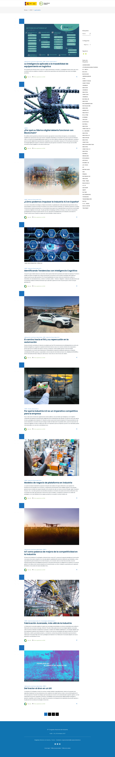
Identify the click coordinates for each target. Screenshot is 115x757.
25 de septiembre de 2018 (39, 286)
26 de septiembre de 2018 (39, 148)
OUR (83, 171)
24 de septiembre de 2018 (39, 357)
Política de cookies (66, 748)
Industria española (85, 152)
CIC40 (83, 78)
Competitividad (86, 80)
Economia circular (85, 118)
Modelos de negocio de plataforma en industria (48, 482)
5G (83, 69)
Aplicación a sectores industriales (33, 61)
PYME (83, 180)
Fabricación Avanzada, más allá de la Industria (48, 623)
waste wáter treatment (86, 207)
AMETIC (86, 69)
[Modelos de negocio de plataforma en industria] (51, 457)
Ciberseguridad (86, 76)
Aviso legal (47, 748)
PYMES (87, 180)
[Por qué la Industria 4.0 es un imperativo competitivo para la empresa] (51, 386)
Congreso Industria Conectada (85, 92)
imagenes (86, 130)
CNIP (44, 61)
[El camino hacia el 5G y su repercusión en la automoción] (51, 314)
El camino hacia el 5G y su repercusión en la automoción (46, 341)
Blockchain (85, 74)
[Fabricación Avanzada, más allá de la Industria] (51, 598)
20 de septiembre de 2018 (39, 640)
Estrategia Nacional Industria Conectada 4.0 (86, 125)
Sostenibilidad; (86, 194)
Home (26, 10)
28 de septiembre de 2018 (39, 76)
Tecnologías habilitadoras (47, 621)
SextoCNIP (85, 187)
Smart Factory (84, 191)
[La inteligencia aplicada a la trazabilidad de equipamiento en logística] (51, 40)
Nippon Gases (86, 169)
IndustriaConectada (88, 144)
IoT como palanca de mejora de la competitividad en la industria (51, 553)
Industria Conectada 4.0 (34, 199)
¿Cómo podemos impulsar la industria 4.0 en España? (51, 201)
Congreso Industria (85, 86)
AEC (30, 76)
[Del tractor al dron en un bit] (51, 666)
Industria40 (85, 137)
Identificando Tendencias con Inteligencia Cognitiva (50, 270)
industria (85, 133)
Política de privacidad (56, 748)
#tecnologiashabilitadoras (90, 67)
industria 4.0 (86, 135)
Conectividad (86, 83)
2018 (30, 10)
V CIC (83, 203)
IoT (83, 167)
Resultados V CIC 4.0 (86, 184)
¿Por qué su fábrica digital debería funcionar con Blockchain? (48, 131)
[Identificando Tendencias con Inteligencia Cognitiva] (51, 245)
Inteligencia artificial (85, 159)
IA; (83, 130)
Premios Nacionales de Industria (86, 176)
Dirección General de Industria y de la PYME (85, 111)
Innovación (85, 155)
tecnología (85, 196)
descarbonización (87, 103)
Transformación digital (87, 200)
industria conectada (85, 141)
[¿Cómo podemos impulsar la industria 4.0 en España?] (51, 176)
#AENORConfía (86, 65)
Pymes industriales (51, 61)
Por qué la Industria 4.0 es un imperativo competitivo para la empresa (51, 412)
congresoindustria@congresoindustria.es (71, 740)
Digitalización (86, 105)
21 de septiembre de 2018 (39, 569)
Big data (84, 71)
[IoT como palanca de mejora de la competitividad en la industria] (51, 526)
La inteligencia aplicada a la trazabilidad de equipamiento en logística (46, 65)
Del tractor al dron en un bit (38, 688)
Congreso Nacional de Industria (85, 99)
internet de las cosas (85, 163)
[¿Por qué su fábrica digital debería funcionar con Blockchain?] (51, 105)
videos (87, 203)
